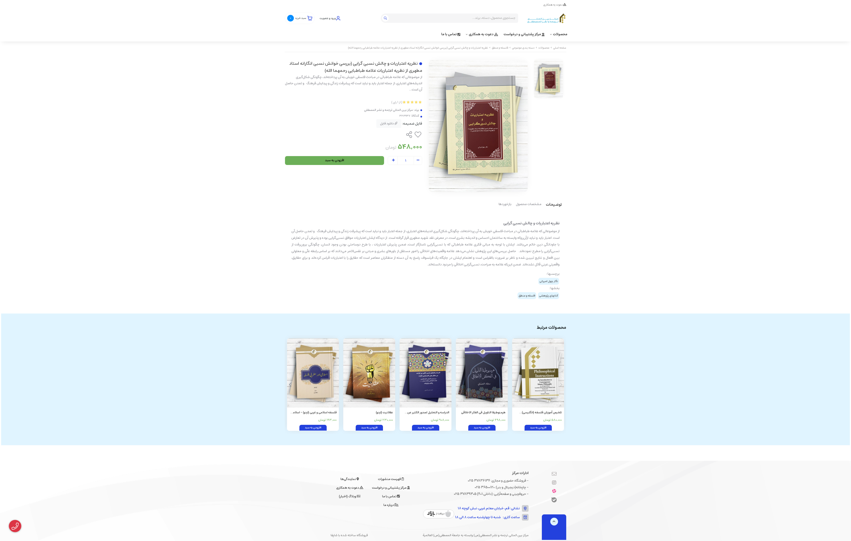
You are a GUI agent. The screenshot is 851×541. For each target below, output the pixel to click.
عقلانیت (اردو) (384, 412)
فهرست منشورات (390, 479)
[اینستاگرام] (554, 482)
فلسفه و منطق (500, 47)
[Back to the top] (554, 521)
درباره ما (388, 505)
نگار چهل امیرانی (548, 281)
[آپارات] (554, 491)
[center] (386, 18)
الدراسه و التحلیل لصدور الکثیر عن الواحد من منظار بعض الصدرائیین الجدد (428, 413)
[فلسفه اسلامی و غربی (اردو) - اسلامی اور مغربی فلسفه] (313, 373)
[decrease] (418, 160)
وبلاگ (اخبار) (348, 496)
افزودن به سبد (334, 160)
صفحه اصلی (559, 47)
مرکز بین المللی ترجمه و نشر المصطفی (388, 110)
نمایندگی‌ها (348, 479)
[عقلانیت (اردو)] (369, 373)
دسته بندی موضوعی (523, 47)
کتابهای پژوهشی (548, 295)
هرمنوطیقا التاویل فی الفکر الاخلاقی (483, 412)
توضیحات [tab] (554, 205)
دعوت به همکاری (553, 4)
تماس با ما (449, 34)
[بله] (554, 500)
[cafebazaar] (439, 514)
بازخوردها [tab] (505, 204)
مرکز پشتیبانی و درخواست (523, 34)
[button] (290, 385)
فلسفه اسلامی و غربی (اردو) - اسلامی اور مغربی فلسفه (314, 413)
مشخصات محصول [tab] (528, 204)
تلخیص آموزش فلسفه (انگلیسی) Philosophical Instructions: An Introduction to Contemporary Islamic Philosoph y (542, 413)
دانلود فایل (387, 123)
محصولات (560, 34)
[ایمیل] (554, 474)
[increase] (393, 160)
